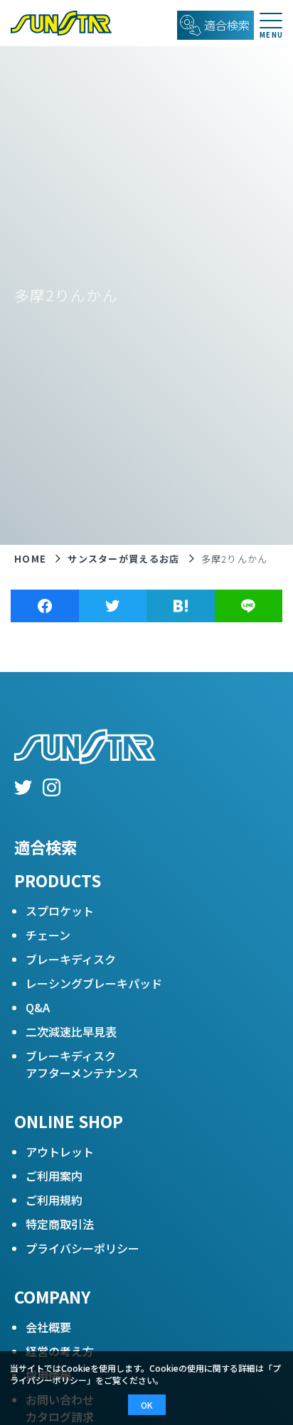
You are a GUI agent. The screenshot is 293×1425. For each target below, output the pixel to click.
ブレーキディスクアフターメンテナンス (82, 1064)
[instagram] (51, 789)
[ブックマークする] (180, 606)
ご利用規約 (54, 1199)
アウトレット (60, 1151)
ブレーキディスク (71, 959)
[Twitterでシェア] (113, 606)
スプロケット (60, 910)
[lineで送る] (249, 606)
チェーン (48, 934)
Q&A (38, 1007)
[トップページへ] (56, 23)
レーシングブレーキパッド (94, 983)
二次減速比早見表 (71, 1031)
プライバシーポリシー (82, 1248)
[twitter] (23, 789)
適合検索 (45, 846)
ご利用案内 (54, 1175)
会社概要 (48, 1326)
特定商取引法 (60, 1223)
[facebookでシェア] (45, 606)
